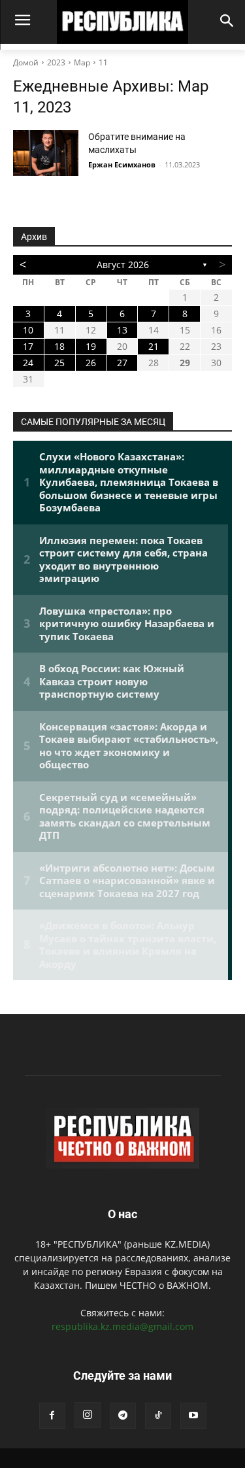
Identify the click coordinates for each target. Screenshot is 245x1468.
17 (28, 346)
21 (153, 346)
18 (59, 346)
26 (91, 362)
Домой (26, 62)
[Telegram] (123, 1416)
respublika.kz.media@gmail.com (122, 1326)
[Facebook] (52, 1416)
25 (59, 362)
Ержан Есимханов (121, 164)
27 (122, 362)
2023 (56, 62)
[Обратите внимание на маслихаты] (45, 153)
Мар (82, 62)
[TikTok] (158, 1416)
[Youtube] (193, 1416)
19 (91, 346)
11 (103, 62)
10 (28, 330)
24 (28, 362)
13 (122, 330)
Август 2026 (123, 264)
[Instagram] (87, 1415)
